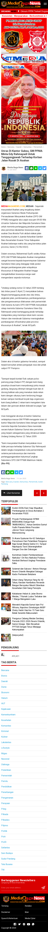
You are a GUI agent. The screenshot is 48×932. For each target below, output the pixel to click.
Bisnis (4, 676)
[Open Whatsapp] (33, 924)
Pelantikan (6, 770)
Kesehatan (6, 720)
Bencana (9, 482)
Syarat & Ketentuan (9, 918)
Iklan (27, 912)
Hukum (4, 698)
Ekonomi (5, 692)
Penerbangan (7, 792)
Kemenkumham (8, 714)
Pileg (3, 809)
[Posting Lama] (37, 493)
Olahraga (5, 764)
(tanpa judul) (17, 635)
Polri (3, 836)
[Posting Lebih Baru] (44, 493)
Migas (4, 753)
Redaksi (28, 906)
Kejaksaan (6, 709)
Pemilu (4, 781)
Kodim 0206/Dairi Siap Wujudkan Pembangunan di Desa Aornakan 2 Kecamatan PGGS (28, 511)
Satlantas (5, 847)
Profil (3, 842)
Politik (4, 831)
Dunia (3, 687)
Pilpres (4, 825)
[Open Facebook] (15, 924)
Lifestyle (5, 748)
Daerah (16, 482)
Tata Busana (6, 864)
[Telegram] (40, 168)
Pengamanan (7, 797)
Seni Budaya (7, 853)
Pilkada (4, 814)
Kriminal (5, 731)
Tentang (4, 906)
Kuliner (4, 736)
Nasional (5, 759)
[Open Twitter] (19, 924)
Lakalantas (6, 742)
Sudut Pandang (8, 858)
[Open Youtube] (28, 924)
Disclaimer (5, 912)
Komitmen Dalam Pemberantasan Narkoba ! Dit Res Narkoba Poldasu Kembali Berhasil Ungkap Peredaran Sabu (28, 559)
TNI (3, 869)
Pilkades (5, 820)
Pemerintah (33, 482)
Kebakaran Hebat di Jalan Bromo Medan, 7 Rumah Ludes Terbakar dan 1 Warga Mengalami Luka (29, 596)
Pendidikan (6, 786)
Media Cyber (30, 918)
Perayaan (5, 803)
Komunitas (24, 482)
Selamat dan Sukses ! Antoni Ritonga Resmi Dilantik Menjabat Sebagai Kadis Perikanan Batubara (29, 572)
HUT (3, 703)
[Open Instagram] (24, 924)
